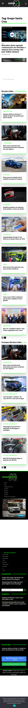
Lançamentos (6, 574)
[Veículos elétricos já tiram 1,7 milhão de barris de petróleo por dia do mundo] (14, 101)
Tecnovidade (7, 143)
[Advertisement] (14, 534)
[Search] (24, 590)
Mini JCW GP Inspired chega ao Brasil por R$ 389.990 (12, 459)
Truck (3, 43)
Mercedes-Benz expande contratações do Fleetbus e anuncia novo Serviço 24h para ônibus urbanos (14, 48)
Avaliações (6, 594)
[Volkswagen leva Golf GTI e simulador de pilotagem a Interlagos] (14, 413)
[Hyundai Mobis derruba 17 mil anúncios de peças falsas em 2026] (14, 224)
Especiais (6, 174)
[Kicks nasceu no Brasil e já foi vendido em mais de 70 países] (14, 164)
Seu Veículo (7, 234)
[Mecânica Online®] (14, 3)
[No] (26, 702)
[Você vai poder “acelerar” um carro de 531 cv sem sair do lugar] (14, 384)
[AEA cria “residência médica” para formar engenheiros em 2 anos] (14, 315)
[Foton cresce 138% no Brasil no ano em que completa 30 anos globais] (14, 284)
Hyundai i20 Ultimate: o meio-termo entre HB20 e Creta (12, 598)
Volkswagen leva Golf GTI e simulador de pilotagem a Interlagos (11, 428)
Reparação (6, 204)
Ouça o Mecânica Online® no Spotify (14, 664)
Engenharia (7, 325)
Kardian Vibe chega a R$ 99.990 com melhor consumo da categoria (12, 578)
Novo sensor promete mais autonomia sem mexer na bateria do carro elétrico (13, 147)
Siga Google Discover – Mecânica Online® (15, 659)
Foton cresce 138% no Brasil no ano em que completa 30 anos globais (13, 298)
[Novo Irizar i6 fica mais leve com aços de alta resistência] (14, 254)
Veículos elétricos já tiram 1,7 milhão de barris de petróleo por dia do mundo (13, 115)
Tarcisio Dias (7, 111)
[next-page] (5, 338)
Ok (14, 705)
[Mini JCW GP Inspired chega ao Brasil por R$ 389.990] (14, 445)
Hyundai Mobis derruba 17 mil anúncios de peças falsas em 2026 (14, 238)
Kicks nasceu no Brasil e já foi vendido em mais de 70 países (12, 178)
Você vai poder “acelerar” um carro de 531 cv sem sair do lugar (13, 397)
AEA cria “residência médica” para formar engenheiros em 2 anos (13, 329)
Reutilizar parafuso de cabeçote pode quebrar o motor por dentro (13, 208)
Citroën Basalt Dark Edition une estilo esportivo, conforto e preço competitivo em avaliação (14, 603)
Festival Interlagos (10, 394)
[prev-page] (3, 338)
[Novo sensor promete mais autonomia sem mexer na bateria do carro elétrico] (14, 133)
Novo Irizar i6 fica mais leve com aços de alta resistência (13, 268)
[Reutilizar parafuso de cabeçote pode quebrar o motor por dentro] (14, 194)
